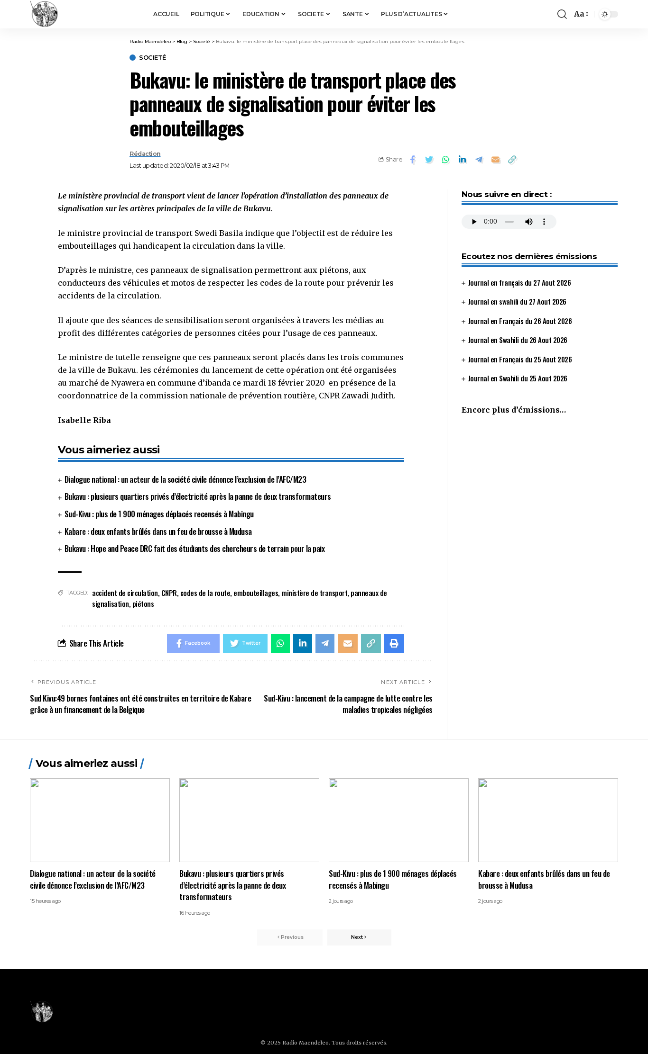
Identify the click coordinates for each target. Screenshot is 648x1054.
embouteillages (255, 592)
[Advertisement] (540, 502)
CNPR (169, 592)
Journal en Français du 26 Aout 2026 (520, 320)
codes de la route (205, 592)
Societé (152, 57)
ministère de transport (314, 592)
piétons (143, 603)
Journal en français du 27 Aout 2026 (519, 282)
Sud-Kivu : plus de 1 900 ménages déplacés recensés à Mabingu (159, 514)
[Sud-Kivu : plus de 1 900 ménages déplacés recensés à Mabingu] (399, 820)
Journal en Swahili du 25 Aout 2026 (517, 378)
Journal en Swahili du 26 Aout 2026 (517, 340)
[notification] (548, 14)
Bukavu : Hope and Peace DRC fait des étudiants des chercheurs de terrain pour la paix (195, 548)
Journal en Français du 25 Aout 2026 (520, 359)
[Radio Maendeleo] (44, 14)
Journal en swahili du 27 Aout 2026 (517, 302)
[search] (562, 14)
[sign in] (534, 14)
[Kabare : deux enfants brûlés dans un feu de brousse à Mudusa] (548, 820)
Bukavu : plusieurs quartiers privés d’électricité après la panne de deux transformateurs (198, 496)
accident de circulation (125, 592)
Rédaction (145, 153)
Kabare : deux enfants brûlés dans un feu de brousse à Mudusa (158, 531)
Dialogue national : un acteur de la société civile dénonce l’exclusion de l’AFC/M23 (185, 479)
